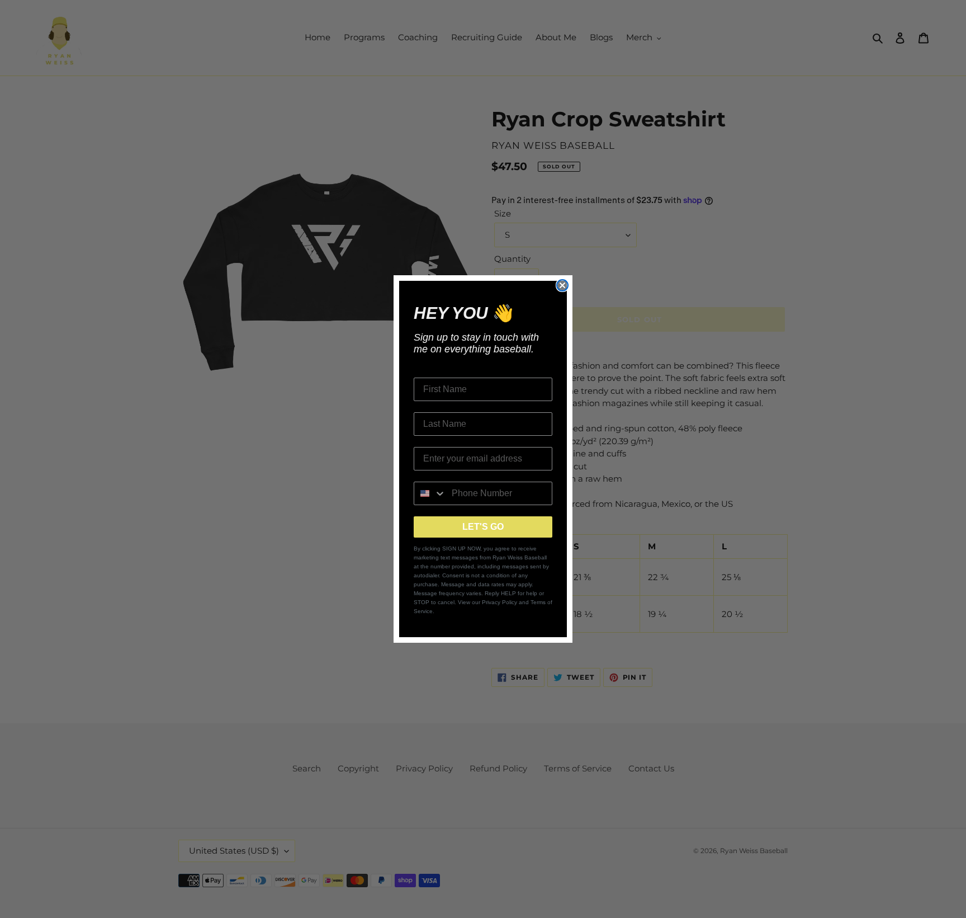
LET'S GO (483, 526)
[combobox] (430, 493)
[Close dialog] (562, 285)
